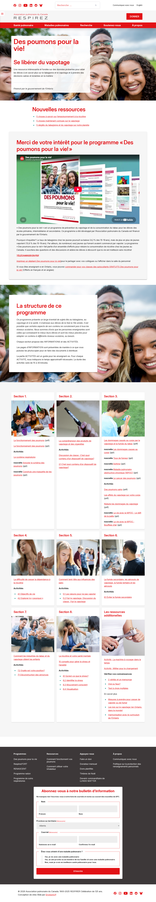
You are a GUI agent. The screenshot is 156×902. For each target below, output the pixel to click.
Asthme (116, 464)
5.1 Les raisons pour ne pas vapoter (79, 594)
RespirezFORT (20, 764)
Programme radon (22, 773)
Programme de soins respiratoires (23, 779)
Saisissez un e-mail (47, 844)
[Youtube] (25, 5)
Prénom (42, 814)
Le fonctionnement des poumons (29, 440)
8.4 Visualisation (70, 689)
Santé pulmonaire (23, 25)
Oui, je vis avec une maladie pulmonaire (62, 857)
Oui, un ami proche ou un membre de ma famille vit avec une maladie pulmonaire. (80, 859)
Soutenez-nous (112, 25)
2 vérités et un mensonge (120, 679)
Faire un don (86, 759)
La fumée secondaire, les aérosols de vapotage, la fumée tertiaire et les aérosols (121, 582)
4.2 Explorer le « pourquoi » (30, 598)
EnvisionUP (51, 895)
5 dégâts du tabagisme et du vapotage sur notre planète (62, 125)
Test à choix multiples (118, 688)
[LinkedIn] (31, 5)
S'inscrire (78, 871)
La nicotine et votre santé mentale (75, 656)
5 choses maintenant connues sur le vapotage (58, 121)
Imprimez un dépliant (39, 261)
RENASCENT (20, 769)
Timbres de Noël (87, 773)
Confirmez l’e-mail (87, 844)
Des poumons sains (113, 489)
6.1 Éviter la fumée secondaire (118, 597)
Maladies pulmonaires (57, 25)
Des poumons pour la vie (25, 759)
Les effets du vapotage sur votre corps (122, 495)
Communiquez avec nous (123, 5)
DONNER (134, 16)
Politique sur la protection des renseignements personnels (127, 765)
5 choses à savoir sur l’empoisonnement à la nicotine (61, 116)
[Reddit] (36, 5)
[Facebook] (15, 5)
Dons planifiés (86, 769)
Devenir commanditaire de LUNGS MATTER (92, 779)
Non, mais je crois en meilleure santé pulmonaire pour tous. (71, 862)
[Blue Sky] (41, 5)
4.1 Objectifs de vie (26, 594)
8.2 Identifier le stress (73, 680)
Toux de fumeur (120, 458)
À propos (137, 25)
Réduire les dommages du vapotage (121, 504)
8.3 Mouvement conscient (75, 685)
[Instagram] (20, 5)
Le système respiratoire (24, 457)
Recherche (86, 25)
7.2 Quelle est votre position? (31, 670)
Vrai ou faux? (114, 684)
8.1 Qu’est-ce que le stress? (75, 676)
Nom (81, 814)
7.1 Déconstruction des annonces (33, 675)
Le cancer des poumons (124, 478)
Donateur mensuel (88, 764)
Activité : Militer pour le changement (121, 668)
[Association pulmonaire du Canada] (31, 16)
